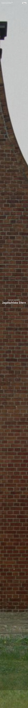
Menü (24, 3)
